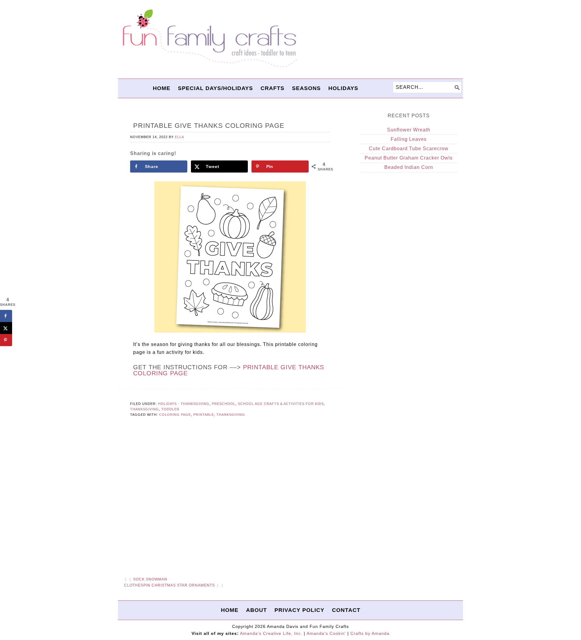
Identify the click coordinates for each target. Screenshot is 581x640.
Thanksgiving (144, 409)
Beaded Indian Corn (408, 167)
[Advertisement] (230, 497)
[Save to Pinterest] (6, 340)
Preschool (223, 404)
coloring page (175, 414)
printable (203, 414)
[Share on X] (6, 328)
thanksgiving (230, 414)
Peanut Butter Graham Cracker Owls (409, 157)
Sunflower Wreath (408, 129)
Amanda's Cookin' (326, 633)
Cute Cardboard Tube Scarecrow (408, 148)
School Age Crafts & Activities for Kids (281, 404)
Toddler (170, 409)
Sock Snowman (150, 579)
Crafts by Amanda (369, 633)
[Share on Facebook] (6, 316)
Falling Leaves (409, 139)
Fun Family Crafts (209, 39)
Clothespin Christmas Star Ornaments (169, 585)
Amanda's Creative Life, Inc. (271, 633)
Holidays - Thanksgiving (183, 404)
